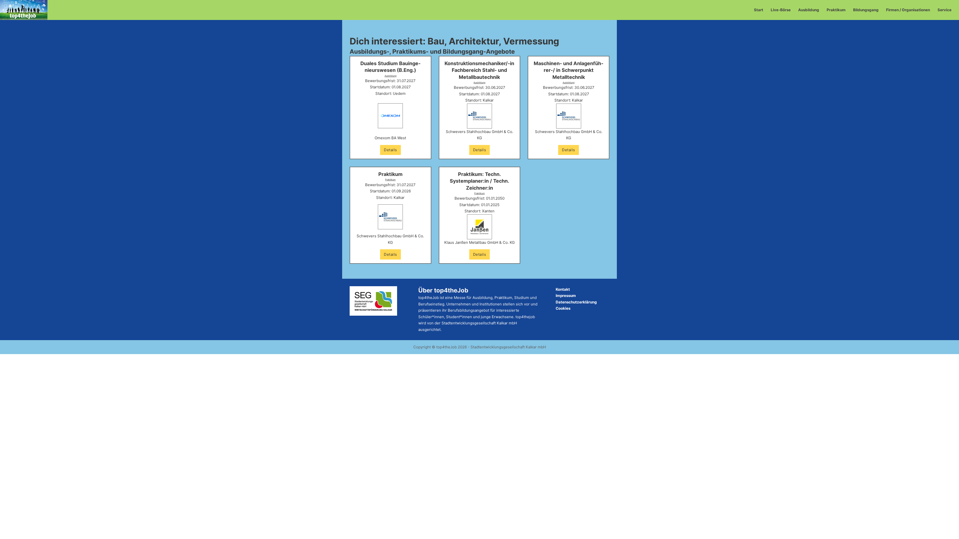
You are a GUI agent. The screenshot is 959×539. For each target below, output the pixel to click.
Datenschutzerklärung (576, 302)
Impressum (566, 295)
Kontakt (563, 289)
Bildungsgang (866, 9)
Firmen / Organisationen (908, 9)
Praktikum (836, 9)
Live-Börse (781, 9)
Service (945, 9)
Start (758, 9)
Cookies (563, 308)
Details (390, 149)
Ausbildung (808, 9)
